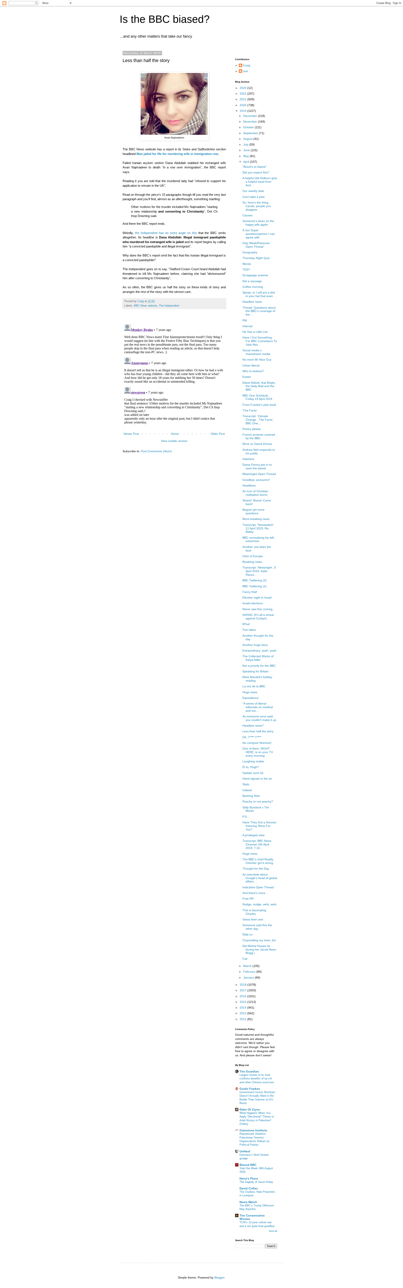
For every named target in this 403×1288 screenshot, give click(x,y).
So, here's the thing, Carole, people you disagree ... (256, 206)
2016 (243, 996)
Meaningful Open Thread (259, 474)
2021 (243, 99)
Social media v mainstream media (256, 352)
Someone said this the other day (257, 926)
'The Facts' (249, 410)
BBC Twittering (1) (254, 586)
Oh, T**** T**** (251, 737)
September (251, 133)
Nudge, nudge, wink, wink (259, 904)
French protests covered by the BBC (258, 436)
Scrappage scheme (255, 275)
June (247, 150)
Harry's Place (248, 1178)
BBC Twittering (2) (254, 580)
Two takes (249, 629)
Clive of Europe (252, 556)
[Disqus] (174, 375)
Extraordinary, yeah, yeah (259, 650)
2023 (243, 88)
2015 (243, 1002)
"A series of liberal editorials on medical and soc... (257, 707)
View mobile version (174, 441)
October (249, 127)
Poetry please (251, 429)
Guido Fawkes (249, 1088)
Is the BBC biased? (165, 19)
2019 (243, 110)
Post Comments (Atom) (156, 451)
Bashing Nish (251, 795)
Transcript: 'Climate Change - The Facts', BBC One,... (258, 419)
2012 (243, 1019)
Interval (247, 326)
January (249, 977)
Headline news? (253, 725)
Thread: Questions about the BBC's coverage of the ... (259, 311)
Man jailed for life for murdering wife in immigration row (177, 154)
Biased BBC (247, 1164)
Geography (249, 252)
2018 (243, 984)
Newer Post (131, 433)
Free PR (248, 898)
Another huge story (255, 645)
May (246, 156)
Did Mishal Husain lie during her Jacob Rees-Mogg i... (259, 949)
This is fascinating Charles (254, 911)
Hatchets (248, 459)
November (250, 121)
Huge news (249, 692)
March (248, 966)
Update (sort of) (252, 773)
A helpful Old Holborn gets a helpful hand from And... (259, 181)
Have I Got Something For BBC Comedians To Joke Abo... (259, 341)
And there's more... (255, 893)
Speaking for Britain (255, 671)
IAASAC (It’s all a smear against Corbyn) (258, 616)
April (246, 161)
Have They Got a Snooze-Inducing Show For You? (259, 826)
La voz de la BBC (253, 686)
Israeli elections (252, 603)
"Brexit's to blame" (254, 166)
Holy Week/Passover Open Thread (256, 244)
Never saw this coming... (258, 609)
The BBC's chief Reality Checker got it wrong (257, 861)
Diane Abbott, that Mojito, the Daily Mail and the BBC (259, 386)
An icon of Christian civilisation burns (255, 492)
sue (245, 71)
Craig (246, 65)
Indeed (247, 790)
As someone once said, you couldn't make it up (259, 718)
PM (244, 320)
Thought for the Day (255, 868)
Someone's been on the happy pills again (258, 222)
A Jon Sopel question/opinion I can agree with (258, 234)
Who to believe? (253, 371)
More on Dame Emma (257, 444)
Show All (273, 1231)
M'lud (246, 624)
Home (175, 433)
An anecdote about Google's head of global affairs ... (259, 878)
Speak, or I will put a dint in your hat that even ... (259, 294)
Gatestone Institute (253, 1130)
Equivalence (250, 698)
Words (246, 264)
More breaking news (256, 519)
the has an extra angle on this (166, 233)
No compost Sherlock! (257, 743)
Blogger (219, 1277)
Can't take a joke (253, 196)
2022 (243, 93)
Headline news (252, 301)
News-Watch (248, 1202)
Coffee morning (252, 286)
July (246, 144)
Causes (247, 215)
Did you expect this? (255, 172)
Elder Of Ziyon (249, 1109)
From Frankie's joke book (259, 404)
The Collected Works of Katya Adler (257, 658)
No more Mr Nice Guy (256, 359)
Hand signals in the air (257, 778)
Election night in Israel (257, 597)
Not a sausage (252, 281)
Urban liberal (250, 365)
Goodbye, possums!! (256, 479)
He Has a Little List (254, 331)
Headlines (249, 485)
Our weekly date (253, 191)
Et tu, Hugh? (250, 767)
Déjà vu (247, 934)
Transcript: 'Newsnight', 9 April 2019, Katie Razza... (259, 571)
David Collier (248, 1188)
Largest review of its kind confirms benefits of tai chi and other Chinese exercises (256, 1078)
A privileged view (253, 835)
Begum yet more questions (253, 511)
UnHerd (244, 1151)
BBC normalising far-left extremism (258, 539)
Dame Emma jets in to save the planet (257, 466)
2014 (243, 1007)
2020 (243, 105)
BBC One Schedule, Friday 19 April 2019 (257, 397)
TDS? (246, 269)
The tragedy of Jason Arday (256, 1182)
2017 (243, 990)
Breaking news (252, 561)
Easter (246, 376)
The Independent (169, 305)
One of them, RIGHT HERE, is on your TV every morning (257, 752)
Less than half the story (257, 731)
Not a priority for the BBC (259, 665)
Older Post (218, 433)
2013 (243, 1013)
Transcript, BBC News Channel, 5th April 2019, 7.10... (256, 844)
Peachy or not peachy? (257, 801)
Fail (244, 958)
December (250, 116)
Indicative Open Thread (258, 887)
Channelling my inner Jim (259, 940)
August (248, 138)
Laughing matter (253, 761)
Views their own (252, 919)
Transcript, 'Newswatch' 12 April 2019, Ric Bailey (258, 528)
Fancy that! (249, 592)
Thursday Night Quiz (256, 258)
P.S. (244, 816)
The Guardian (249, 1071)
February (249, 971)
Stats (245, 784)
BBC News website (145, 305)
